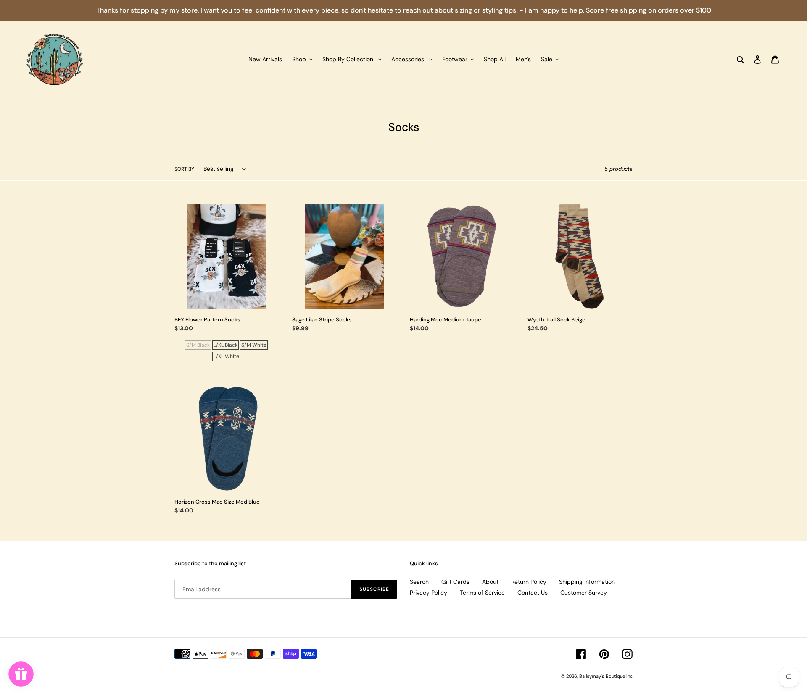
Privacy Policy (428, 592)
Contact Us (532, 592)
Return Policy (528, 581)
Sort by (184, 169)
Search (419, 581)
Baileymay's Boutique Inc (606, 676)
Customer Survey (583, 592)
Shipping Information (587, 581)
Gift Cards (455, 581)
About (490, 581)
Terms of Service (482, 592)
